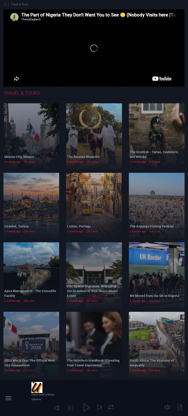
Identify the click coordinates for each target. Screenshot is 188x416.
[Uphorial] (36, 387)
